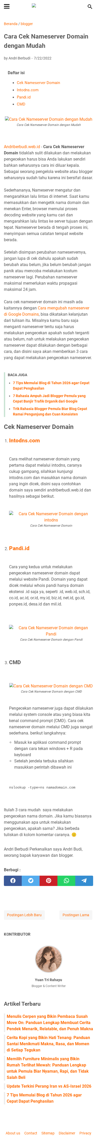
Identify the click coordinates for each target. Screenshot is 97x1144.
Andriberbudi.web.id (22, 146)
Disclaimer (67, 1133)
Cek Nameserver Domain (38, 82)
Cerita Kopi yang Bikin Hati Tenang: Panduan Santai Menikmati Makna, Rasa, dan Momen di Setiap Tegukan (48, 1043)
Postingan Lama (76, 915)
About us (13, 1133)
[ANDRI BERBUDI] (48, 7)
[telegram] (84, 881)
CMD (21, 104)
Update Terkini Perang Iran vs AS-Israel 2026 (49, 1086)
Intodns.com (28, 90)
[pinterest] (48, 881)
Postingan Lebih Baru (24, 915)
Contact (30, 1133)
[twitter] (31, 881)
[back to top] (86, 1132)
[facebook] (13, 881)
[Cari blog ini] (90, 7)
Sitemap (48, 1133)
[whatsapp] (66, 881)
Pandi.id (24, 97)
